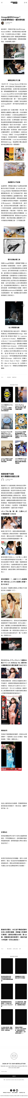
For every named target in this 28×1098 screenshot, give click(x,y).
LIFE (20, 948)
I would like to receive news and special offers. (14, 1079)
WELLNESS (9, 948)
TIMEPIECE (14, 377)
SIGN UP (14, 1076)
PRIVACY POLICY (7, 1092)
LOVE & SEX (15, 948)
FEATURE (9, 377)
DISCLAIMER (15, 1092)
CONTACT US (22, 1092)
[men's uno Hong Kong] (14, 2)
